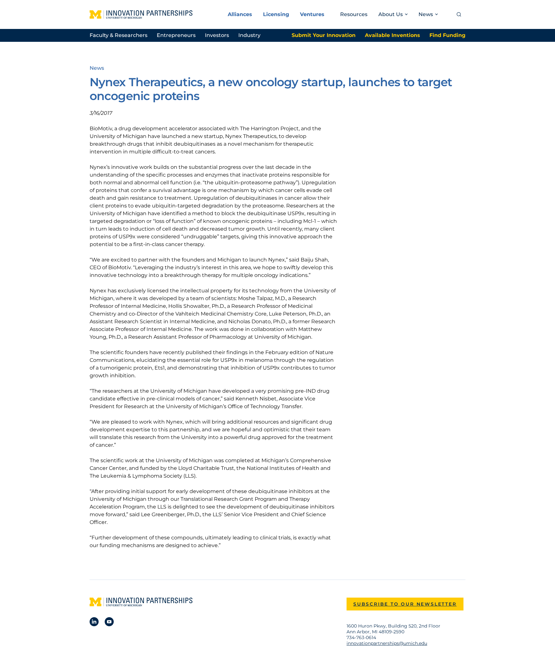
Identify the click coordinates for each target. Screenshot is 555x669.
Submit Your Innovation (324, 35)
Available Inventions (392, 35)
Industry (249, 35)
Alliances (240, 14)
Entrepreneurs (176, 35)
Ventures (312, 14)
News (97, 68)
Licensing (276, 14)
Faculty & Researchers (118, 35)
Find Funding (447, 35)
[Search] (459, 14)
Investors (217, 35)
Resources (353, 14)
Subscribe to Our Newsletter (405, 604)
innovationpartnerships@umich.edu (387, 643)
